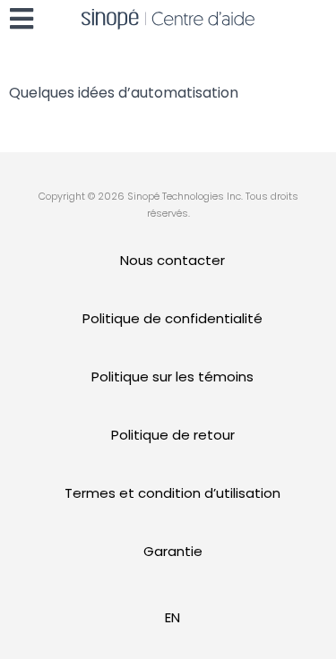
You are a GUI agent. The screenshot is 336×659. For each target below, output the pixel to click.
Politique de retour (173, 434)
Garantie (172, 551)
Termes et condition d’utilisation (172, 493)
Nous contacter (172, 260)
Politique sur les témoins (172, 376)
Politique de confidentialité (172, 318)
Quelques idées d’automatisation (123, 92)
